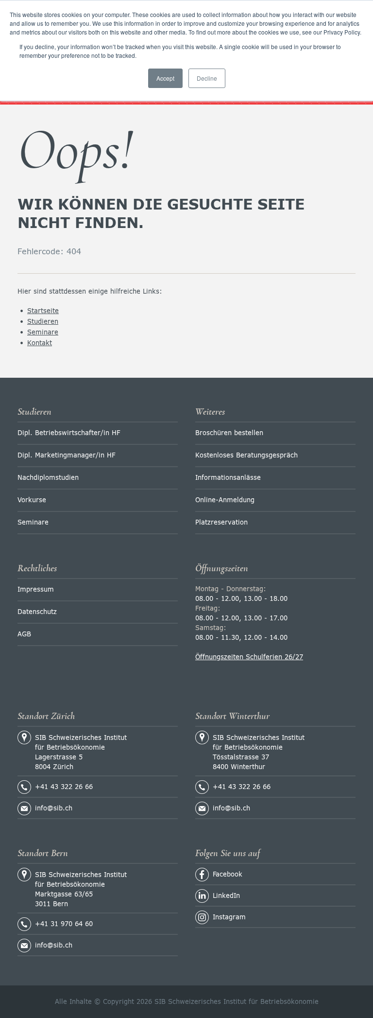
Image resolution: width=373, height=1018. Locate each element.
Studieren (42, 322)
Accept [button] (165, 78)
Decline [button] (207, 78)
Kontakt (39, 343)
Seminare (42, 333)
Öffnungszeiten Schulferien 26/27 (249, 657)
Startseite (43, 311)
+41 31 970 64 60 (64, 924)
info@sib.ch (53, 809)
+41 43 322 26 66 (64, 787)
